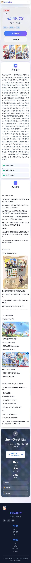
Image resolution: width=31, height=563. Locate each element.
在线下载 (15, 534)
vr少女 (15, 546)
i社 (15, 543)
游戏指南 (15, 532)
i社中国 (15, 551)
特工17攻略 (15, 548)
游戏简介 (15, 529)
